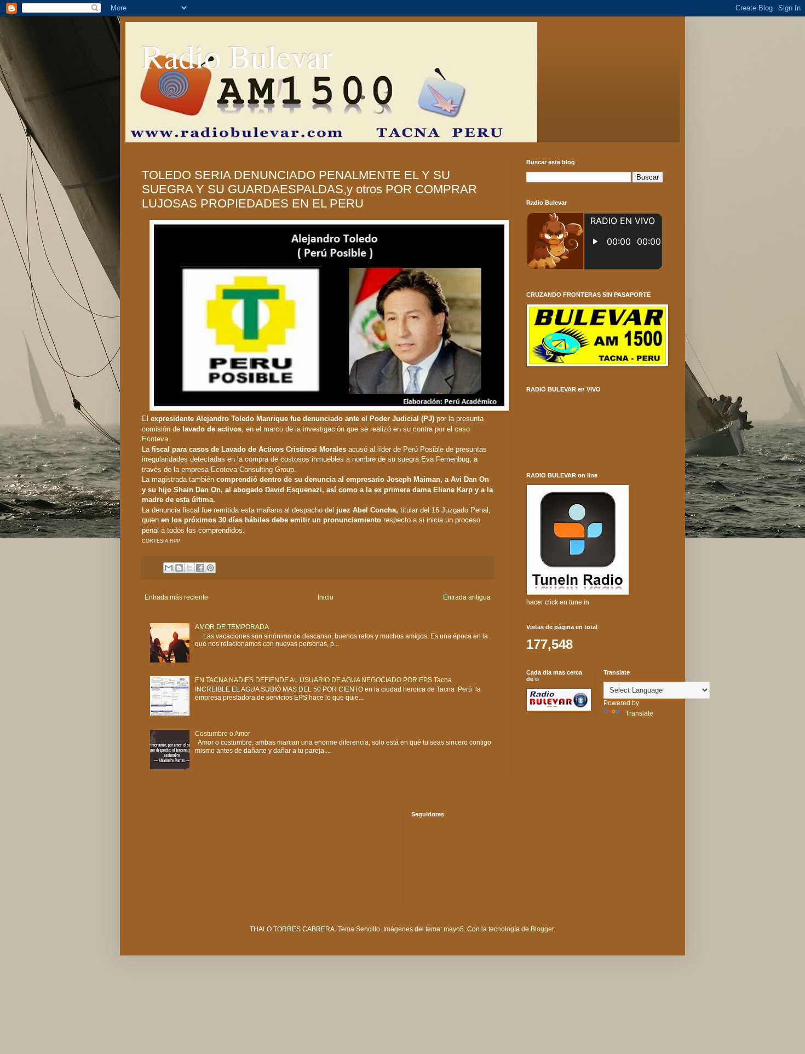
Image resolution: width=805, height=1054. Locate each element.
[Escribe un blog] (179, 567)
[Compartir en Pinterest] (210, 567)
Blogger (542, 929)
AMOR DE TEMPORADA (232, 627)
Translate (639, 713)
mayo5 (454, 929)
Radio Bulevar (237, 56)
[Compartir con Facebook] (199, 567)
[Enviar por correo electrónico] (168, 567)
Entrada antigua (467, 597)
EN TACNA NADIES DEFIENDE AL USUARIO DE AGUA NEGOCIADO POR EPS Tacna (323, 680)
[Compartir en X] (189, 567)
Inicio (326, 597)
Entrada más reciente (176, 597)
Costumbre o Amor (222, 734)
